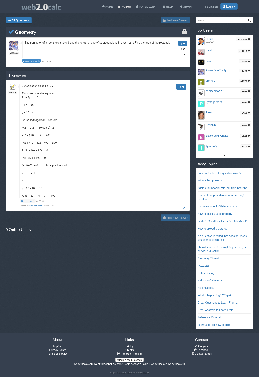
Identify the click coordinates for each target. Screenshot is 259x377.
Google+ (202, 346)
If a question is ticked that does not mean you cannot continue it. (222, 237)
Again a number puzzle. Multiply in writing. (223, 188)
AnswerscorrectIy (216, 70)
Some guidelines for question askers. (220, 173)
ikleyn (209, 112)
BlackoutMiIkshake (217, 135)
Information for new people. (214, 324)
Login (229, 6)
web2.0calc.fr (142, 364)
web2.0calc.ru (176, 364)
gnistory (210, 80)
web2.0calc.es (125, 364)
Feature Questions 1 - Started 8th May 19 (223, 221)
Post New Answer (177, 20)
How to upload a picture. (212, 228)
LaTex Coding (206, 273)
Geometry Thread (208, 258)
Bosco (209, 61)
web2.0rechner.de (105, 364)
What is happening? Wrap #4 (215, 295)
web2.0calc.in (159, 364)
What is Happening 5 (210, 180)
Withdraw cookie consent (129, 359)
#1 (184, 208)
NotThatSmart (36, 205)
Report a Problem (131, 353)
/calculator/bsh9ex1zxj (211, 280)
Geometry (24, 32)
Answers (17, 76)
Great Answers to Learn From (215, 310)
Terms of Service (57, 353)
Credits (129, 350)
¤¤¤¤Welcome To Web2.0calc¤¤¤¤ (218, 206)
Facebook (203, 350)
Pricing (130, 346)
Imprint (57, 346)
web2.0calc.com (83, 364)
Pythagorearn (214, 102)
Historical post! (206, 288)
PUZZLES (204, 265)
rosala (209, 50)
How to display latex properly (215, 214)
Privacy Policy (57, 350)
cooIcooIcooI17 (215, 91)
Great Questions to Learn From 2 (218, 302)
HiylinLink (211, 125)
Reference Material (209, 317)
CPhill (209, 39)
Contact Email (203, 353)
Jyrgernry (211, 146)
